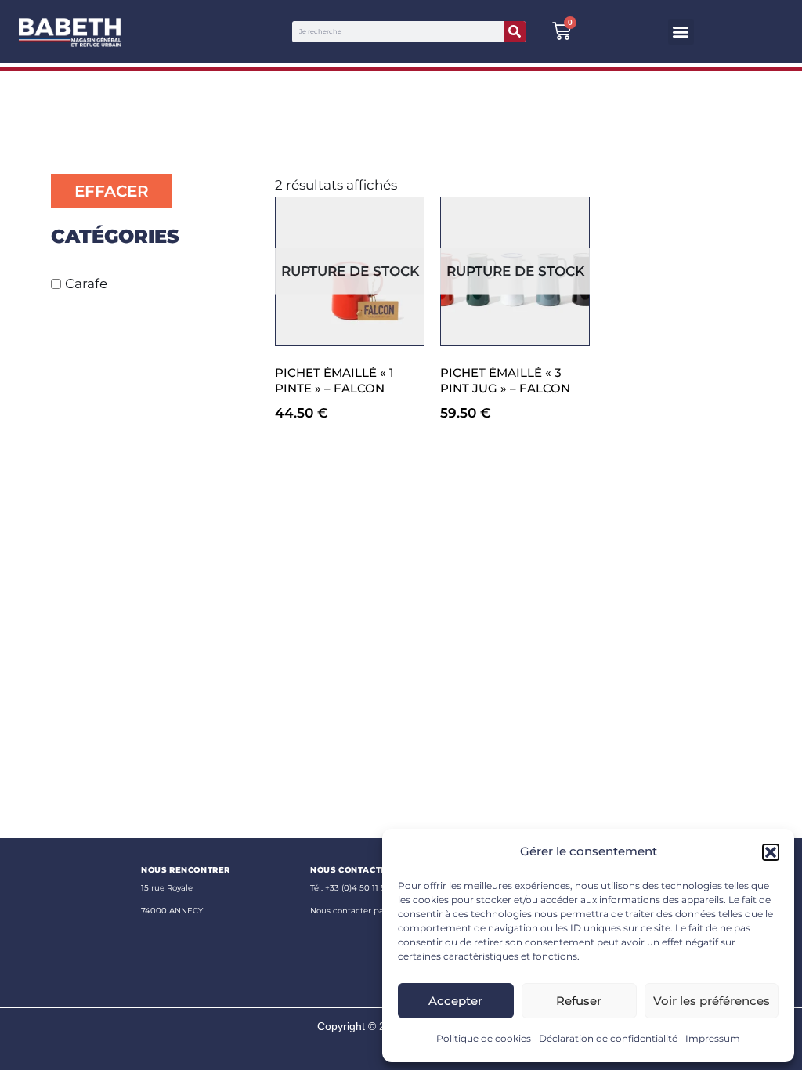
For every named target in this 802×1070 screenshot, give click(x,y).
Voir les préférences (711, 1000)
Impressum (712, 1038)
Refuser (579, 1000)
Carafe (86, 283)
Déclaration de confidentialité (608, 1038)
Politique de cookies (483, 1038)
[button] (771, 852)
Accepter (455, 1000)
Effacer (111, 191)
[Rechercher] (515, 31)
